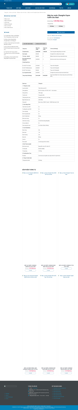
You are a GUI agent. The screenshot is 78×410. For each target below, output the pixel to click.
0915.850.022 (57, 38)
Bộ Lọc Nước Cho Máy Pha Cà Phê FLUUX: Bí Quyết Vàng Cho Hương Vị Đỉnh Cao (12, 48)
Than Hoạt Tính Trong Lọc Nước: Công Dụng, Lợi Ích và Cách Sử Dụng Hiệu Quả (12, 53)
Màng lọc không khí (8, 24)
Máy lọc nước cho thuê (21, 12)
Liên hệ (7, 395)
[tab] (28, 44)
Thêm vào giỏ (62, 32)
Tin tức (7, 398)
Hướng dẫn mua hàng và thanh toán (59, 388)
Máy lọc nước (7, 18)
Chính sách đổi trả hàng (57, 394)
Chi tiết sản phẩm (28, 43)
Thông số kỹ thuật (40, 43)
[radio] (52, 26)
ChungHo (55, 39)
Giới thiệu (7, 393)
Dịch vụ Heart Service (9, 27)
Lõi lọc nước (7, 22)
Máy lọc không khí (8, 20)
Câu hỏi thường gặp (56, 398)
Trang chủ (6, 12)
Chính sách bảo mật (56, 389)
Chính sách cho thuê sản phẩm (58, 396)
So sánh (30, 270)
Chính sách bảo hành (57, 391)
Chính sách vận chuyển (57, 393)
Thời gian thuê (50, 23)
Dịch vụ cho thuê (12, 12)
